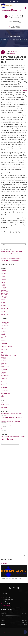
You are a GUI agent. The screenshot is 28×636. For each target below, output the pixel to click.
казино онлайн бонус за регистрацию (13, 436)
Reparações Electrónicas (11, 10)
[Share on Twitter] (13, 232)
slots (2, 381)
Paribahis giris (4, 378)
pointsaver (12, 53)
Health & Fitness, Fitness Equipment (8, 355)
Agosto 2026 (3, 270)
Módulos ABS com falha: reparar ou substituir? (10, 256)
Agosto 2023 (3, 279)
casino (2, 342)
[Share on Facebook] (10, 232)
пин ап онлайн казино (9, 439)
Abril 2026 (3, 276)
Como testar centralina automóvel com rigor (10, 260)
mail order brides (4, 370)
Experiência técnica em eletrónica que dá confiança (11, 253)
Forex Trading (4, 349)
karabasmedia (4, 363)
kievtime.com (4, 364)
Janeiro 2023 (3, 290)
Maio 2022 (3, 302)
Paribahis (3, 376)
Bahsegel (3, 334)
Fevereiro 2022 (4, 307)
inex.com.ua (3, 360)
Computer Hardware (5, 345)
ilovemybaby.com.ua (5, 358)
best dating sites (4, 336)
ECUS (2, 561)
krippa (2, 367)
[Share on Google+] (16, 232)
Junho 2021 (3, 311)
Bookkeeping (4, 340)
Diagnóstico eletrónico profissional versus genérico (11, 251)
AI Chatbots (3, 326)
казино (2, 436)
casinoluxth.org (4, 343)
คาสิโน (2, 396)
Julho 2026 (3, 272)
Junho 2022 (3, 300)
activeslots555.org (5, 323)
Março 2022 (3, 305)
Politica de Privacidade (5, 632)
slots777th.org (4, 383)
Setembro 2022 (4, 296)
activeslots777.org (5, 325)
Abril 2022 (3, 303)
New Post (3, 373)
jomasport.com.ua (5, 361)
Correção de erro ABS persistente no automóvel (11, 258)
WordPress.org (4, 407)
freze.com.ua (3, 351)
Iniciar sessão (4, 402)
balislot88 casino (16, 167)
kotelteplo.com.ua (5, 366)
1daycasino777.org (5, 322)
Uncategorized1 (4, 389)
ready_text (3, 380)
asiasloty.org (3, 330)
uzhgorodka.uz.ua (4, 390)
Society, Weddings (5, 386)
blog (2, 337)
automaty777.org (4, 331)
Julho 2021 (3, 310)
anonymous (3, 328)
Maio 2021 (3, 313)
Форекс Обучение (5, 395)
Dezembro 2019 (4, 314)
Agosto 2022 (3, 297)
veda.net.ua (3, 392)
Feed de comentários (5, 405)
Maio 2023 (3, 284)
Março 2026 (3, 278)
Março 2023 (3, 287)
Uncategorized (14, 51)
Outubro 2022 (4, 294)
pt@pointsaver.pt (6, 605)
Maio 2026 (3, 275)
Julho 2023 (3, 281)
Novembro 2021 (4, 308)
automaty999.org (4, 333)
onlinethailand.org (5, 375)
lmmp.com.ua (4, 369)
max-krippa (3, 372)
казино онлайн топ (12, 438)
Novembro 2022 (4, 293)
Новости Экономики (5, 393)
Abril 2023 (3, 285)
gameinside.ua (4, 354)
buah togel (24, 90)
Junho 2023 (3, 282)
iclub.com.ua (3, 357)
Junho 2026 (3, 273)
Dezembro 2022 (4, 291)
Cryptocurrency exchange (6, 346)
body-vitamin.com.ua (5, 339)
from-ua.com (3, 352)
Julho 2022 (3, 299)
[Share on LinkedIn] (19, 232)
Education (3, 348)
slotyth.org (3, 384)
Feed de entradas (4, 404)
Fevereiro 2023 (4, 288)
